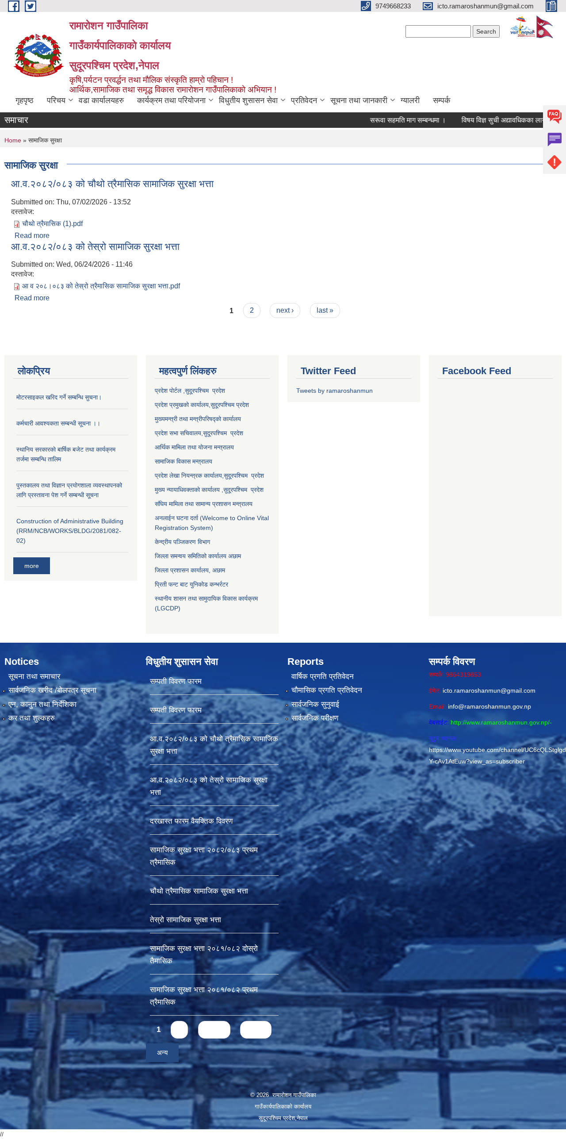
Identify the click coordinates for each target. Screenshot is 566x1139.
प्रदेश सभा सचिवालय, (179, 433)
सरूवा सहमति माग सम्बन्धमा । (381, 120)
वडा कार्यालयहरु (101, 100)
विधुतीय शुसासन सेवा (248, 100)
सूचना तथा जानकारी (358, 100)
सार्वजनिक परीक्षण (314, 718)
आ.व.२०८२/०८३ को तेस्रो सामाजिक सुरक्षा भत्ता (95, 246)
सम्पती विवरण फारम (176, 681)
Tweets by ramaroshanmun (334, 390)
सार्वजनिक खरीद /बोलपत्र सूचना (52, 690)
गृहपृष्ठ (24, 100)
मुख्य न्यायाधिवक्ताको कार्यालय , (189, 489)
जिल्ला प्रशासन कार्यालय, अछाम (190, 570)
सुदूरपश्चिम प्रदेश (223, 433)
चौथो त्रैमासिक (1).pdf (52, 223)
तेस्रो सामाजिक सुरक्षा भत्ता (185, 920)
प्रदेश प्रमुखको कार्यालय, (182, 404)
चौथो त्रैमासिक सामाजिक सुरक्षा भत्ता (199, 891)
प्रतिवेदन (304, 100)
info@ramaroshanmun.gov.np (489, 706)
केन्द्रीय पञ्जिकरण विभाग (182, 541)
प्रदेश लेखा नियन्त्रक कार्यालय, (189, 475)
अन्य (162, 1052)
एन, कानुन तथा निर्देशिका (42, 704)
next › (285, 310)
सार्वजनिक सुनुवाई (315, 704)
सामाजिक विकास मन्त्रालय (183, 461)
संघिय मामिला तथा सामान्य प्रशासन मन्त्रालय (203, 503)
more (31, 565)
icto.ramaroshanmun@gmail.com (489, 690)
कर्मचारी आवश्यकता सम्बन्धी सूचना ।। (58, 423)
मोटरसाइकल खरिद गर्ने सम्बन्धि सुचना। (59, 397)
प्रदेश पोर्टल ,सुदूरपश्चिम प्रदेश (190, 390)
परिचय (56, 100)
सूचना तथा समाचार (34, 676)
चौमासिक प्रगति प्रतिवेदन (326, 690)
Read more (32, 235)
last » (325, 310)
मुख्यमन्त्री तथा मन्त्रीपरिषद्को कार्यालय (198, 418)
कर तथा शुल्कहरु (31, 718)
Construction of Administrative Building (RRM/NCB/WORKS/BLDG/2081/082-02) (69, 531)
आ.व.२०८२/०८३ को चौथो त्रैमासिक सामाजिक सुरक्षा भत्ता (112, 183)
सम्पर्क (441, 100)
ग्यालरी (410, 100)
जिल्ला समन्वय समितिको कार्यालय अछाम (198, 556)
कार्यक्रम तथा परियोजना (171, 100)
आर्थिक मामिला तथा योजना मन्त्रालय (194, 447)
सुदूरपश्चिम (223, 404)
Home (12, 140)
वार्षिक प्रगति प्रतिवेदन (322, 676)
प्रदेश (242, 404)
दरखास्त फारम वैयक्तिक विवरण (191, 821)
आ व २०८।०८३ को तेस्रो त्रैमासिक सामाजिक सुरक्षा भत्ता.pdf (101, 286)
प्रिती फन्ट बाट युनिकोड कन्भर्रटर (191, 584)
